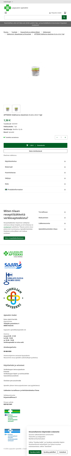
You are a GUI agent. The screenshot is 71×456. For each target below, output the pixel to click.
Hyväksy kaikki (35, 452)
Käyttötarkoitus (11, 161)
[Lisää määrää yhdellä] (65, 137)
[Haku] (64, 17)
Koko (7, 184)
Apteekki (11, 132)
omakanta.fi (7, 227)
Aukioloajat (7, 2)
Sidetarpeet (47, 32)
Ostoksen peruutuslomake (12, 381)
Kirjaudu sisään (56, 13)
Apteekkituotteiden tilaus (48, 229)
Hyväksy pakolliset (49, 452)
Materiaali (9, 167)
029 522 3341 (8, 404)
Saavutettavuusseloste (11, 376)
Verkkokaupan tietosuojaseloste (14, 369)
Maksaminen (43, 218)
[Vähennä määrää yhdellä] (57, 137)
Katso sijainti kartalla (10, 319)
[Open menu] (5, 12)
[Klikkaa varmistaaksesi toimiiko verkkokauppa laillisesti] (35, 415)
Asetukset (62, 452)
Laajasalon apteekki (20, 8)
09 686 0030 (7, 351)
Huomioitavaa (10, 173)
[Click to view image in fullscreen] (35, 71)
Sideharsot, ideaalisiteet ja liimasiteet (19, 34)
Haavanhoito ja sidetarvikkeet (30, 32)
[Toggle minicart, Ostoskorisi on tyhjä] (65, 12)
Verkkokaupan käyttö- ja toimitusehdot (16, 374)
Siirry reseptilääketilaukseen (14, 238)
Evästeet (6, 372)
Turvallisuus (43, 212)
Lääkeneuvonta (44, 223)
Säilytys (8, 178)
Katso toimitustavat (35, 151)
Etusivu (6, 32)
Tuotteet (14, 32)
